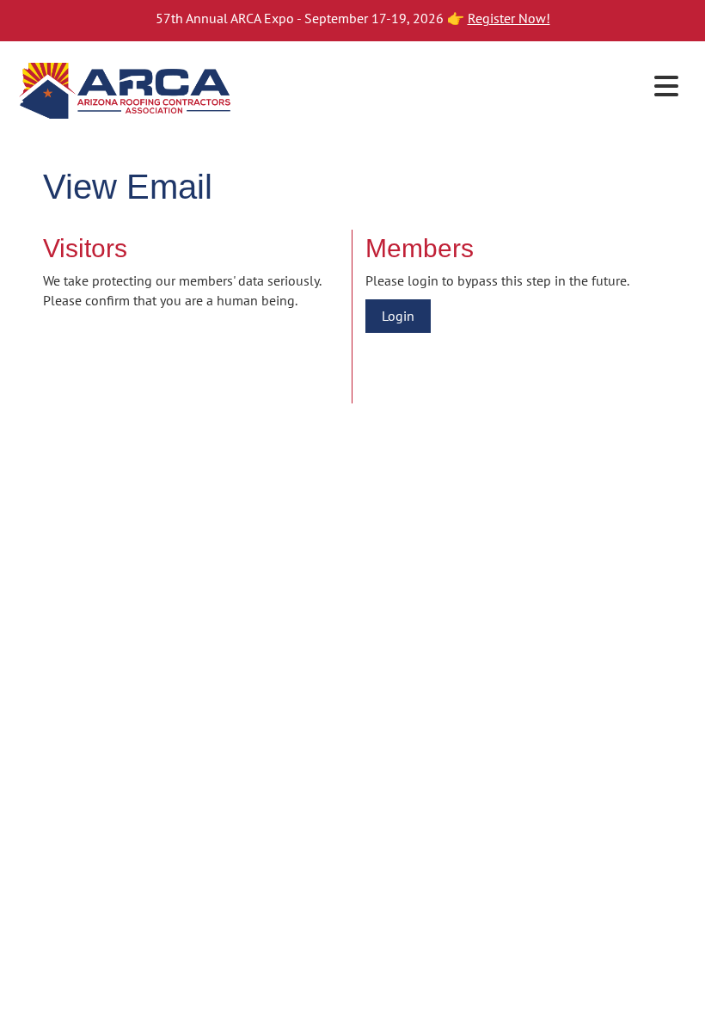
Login (398, 315)
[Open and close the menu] (462, 87)
